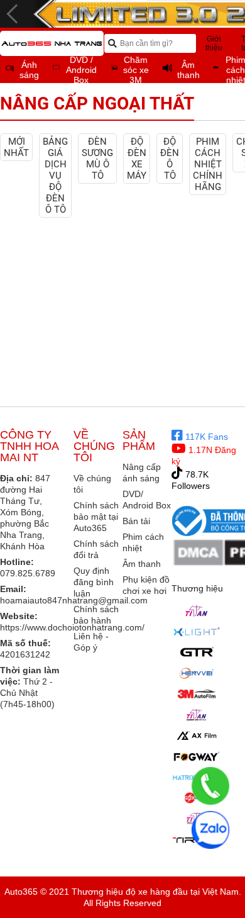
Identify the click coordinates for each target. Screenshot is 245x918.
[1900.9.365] (210, 786)
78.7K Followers (191, 480)
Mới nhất (16, 147)
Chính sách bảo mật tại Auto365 (96, 516)
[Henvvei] (197, 673)
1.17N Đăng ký (204, 455)
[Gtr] (197, 652)
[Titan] (197, 611)
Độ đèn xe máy (136, 158)
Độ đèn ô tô (169, 158)
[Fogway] (197, 756)
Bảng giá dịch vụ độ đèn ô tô (55, 175)
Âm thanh (141, 564)
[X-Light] (197, 631)
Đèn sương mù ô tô (97, 158)
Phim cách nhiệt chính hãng (207, 164)
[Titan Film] (197, 714)
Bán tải (136, 521)
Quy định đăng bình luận (94, 582)
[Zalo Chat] (210, 830)
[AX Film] (197, 735)
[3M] (197, 694)
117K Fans (205, 437)
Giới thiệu (213, 43)
